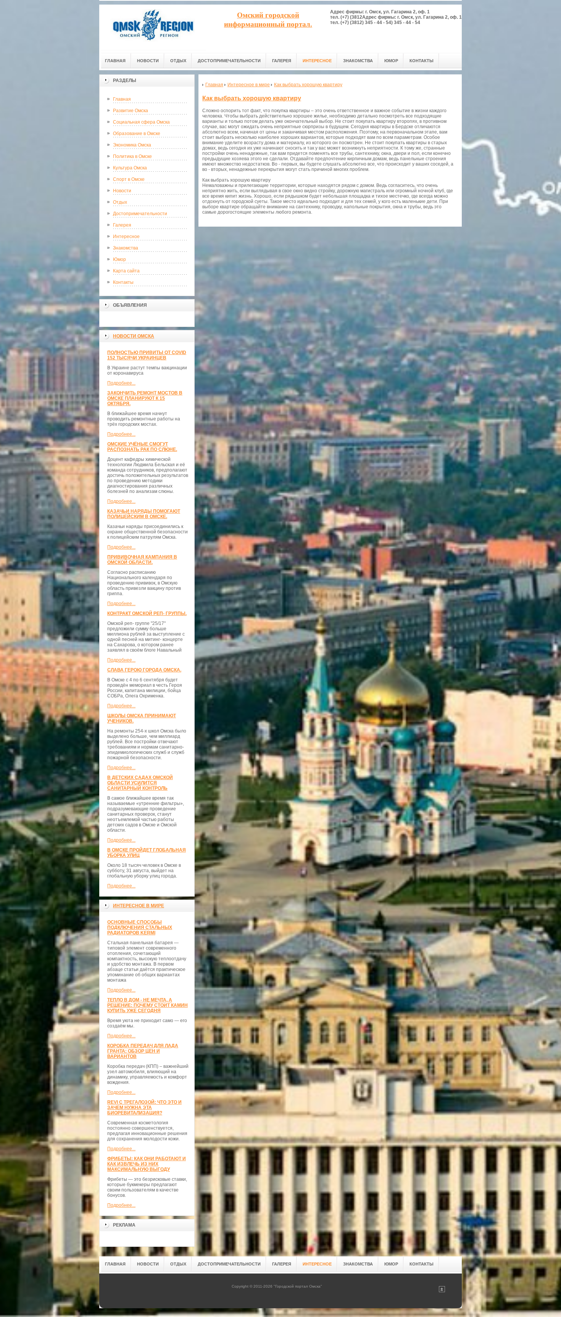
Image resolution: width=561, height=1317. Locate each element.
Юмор (119, 259)
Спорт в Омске (129, 179)
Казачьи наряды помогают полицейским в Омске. (143, 514)
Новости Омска (133, 336)
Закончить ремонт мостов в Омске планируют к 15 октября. (144, 398)
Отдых (120, 202)
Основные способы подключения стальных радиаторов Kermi (139, 927)
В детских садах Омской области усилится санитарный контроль (140, 783)
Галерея (122, 225)
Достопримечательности (140, 213)
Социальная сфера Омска (141, 122)
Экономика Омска (132, 145)
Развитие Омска (130, 110)
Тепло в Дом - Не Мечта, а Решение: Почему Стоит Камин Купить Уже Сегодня (147, 1005)
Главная (122, 99)
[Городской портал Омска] (152, 27)
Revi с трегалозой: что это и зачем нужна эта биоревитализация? (144, 1108)
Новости (122, 190)
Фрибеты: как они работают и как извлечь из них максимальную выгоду (146, 1164)
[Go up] (442, 1291)
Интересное (126, 236)
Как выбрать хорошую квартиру (251, 98)
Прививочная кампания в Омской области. (142, 559)
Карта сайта (126, 271)
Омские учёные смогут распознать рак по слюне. (142, 446)
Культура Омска (130, 168)
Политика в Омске (132, 156)
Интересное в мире (138, 905)
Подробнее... (121, 383)
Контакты (123, 282)
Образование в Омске (136, 133)
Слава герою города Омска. (144, 670)
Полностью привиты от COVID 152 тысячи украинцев (146, 355)
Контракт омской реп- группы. (147, 613)
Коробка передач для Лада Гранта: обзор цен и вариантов (142, 1051)
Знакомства (125, 248)
